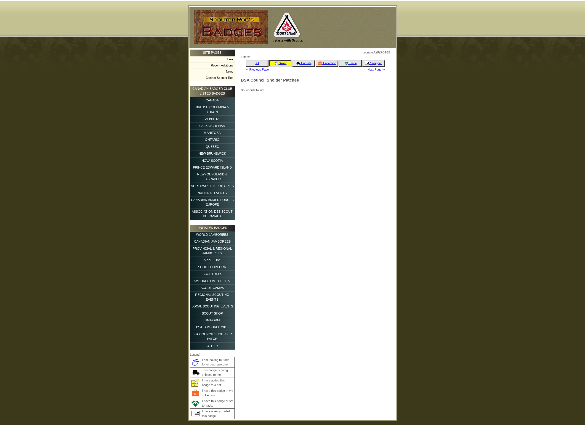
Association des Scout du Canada (212, 214)
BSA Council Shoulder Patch (212, 337)
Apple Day (212, 260)
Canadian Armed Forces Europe (212, 202)
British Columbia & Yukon (212, 110)
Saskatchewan (212, 126)
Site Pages (212, 52)
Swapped (375, 63)
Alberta (212, 119)
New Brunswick (212, 153)
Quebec (212, 146)
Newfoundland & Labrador (212, 177)
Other (212, 346)
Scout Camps (212, 288)
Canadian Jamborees (212, 241)
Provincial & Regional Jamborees (212, 251)
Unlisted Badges (212, 228)
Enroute (305, 63)
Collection (329, 63)
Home (229, 59)
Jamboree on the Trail (212, 281)
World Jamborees (212, 234)
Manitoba (212, 133)
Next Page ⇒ (376, 69)
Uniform (212, 320)
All (257, 63)
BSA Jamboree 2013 (212, 327)
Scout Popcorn (212, 267)
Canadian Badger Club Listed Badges (212, 91)
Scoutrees (212, 274)
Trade (352, 63)
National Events (212, 193)
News (229, 71)
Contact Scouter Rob (219, 77)
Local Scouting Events (212, 306)
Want (283, 63)
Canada (212, 100)
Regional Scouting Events (212, 297)
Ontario (212, 139)
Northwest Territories (212, 186)
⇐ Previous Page (257, 69)
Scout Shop (212, 313)
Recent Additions (222, 65)
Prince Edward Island (212, 167)
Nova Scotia (212, 160)
